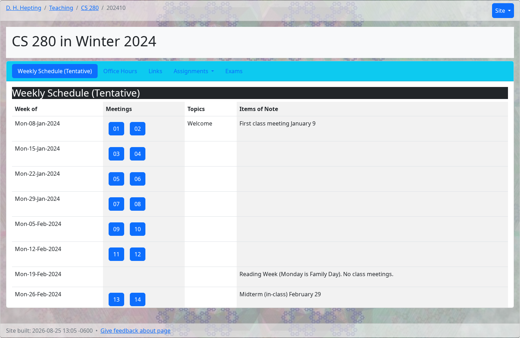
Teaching (61, 8)
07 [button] (116, 204)
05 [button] (116, 179)
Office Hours (120, 71)
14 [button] (137, 299)
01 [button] (116, 129)
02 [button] (137, 129)
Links (155, 71)
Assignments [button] (192, 71)
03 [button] (116, 154)
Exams (234, 71)
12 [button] (137, 254)
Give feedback (135, 330)
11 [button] (116, 254)
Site (501, 10)
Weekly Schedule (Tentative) (55, 71)
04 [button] (137, 154)
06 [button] (137, 179)
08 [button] (137, 204)
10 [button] (137, 229)
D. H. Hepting (23, 8)
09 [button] (116, 229)
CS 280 (90, 8)
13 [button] (116, 299)
